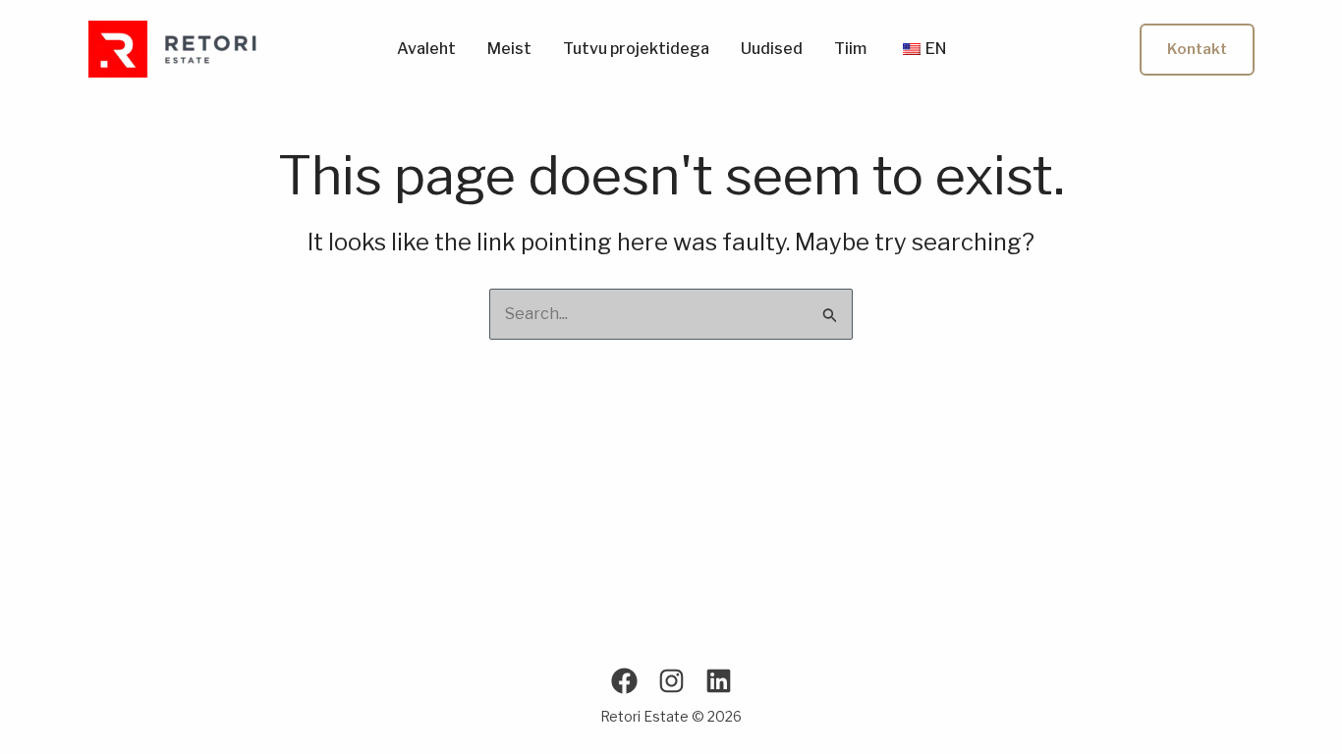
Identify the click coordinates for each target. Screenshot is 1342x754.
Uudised (772, 49)
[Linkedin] (718, 681)
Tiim (850, 49)
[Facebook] (624, 681)
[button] (1197, 50)
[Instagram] (671, 681)
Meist (509, 49)
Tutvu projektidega (636, 49)
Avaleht (426, 49)
